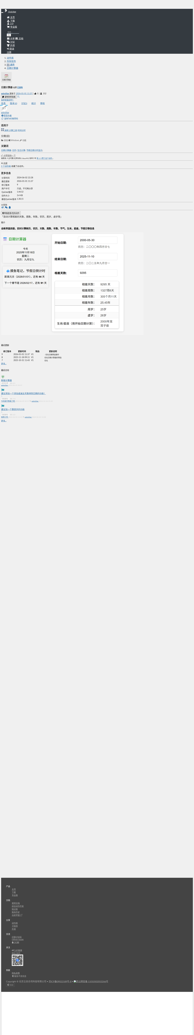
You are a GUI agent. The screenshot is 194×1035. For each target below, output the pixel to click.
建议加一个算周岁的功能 (13, 409)
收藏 (5, 163)
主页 (12, 17)
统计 (33, 103)
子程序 (15, 926)
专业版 (13, 27)
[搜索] (9, 35)
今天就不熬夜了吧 (8, 401)
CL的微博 (18, 951)
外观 (14, 929)
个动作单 (6, 166)
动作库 (10, 58)
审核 (42, 103)
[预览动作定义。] (18, 97)
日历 (14, 150)
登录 (11, 49)
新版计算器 (6, 380)
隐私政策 (16, 973)
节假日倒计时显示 (34, 150)
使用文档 (16, 903)
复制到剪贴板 (10, 97)
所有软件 (11, 61)
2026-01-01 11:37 (24, 94)
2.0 (11, 23)
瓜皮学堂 (16, 915)
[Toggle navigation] (2, 12)
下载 (12, 21)
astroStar (5, 94)
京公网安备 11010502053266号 (92, 981)
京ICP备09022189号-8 (60, 981)
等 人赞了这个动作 (45, 158)
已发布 (20, 88)
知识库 (15, 909)
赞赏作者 (8, 116)
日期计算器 (12, 68)
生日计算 (21, 150)
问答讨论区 (17, 937)
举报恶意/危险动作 (11, 213)
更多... (3, 364)
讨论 (24, 103)
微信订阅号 (16, 953)
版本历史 (16, 912)
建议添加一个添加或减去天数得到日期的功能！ (23, 394)
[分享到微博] (3, 208)
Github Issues (18, 940)
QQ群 (16, 943)
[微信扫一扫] (6, 208)
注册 (9, 52)
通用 (6, 131)
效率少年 (4, 417)
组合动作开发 (18, 906)
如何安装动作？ (7, 100)
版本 (13, 103)
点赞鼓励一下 (9, 156)
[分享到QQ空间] (9, 208)
